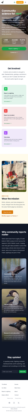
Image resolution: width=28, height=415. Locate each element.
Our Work (4, 388)
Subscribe (22, 371)
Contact (17, 395)
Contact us (13, 52)
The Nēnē (4, 384)
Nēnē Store (17, 388)
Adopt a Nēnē (5, 395)
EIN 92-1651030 (14, 408)
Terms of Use (10, 398)
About (16, 391)
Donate (16, 384)
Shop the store (7, 212)
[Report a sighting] (14, 2)
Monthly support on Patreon (9, 216)
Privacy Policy (18, 398)
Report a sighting (13, 48)
